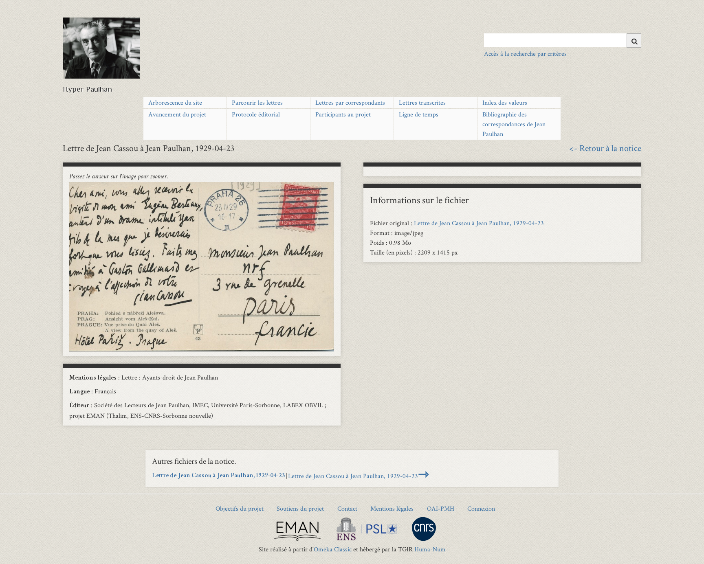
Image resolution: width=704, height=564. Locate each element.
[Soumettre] (634, 40)
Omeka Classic (333, 549)
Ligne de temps (418, 114)
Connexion (481, 508)
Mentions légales (392, 508)
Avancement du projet (177, 114)
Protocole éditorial (256, 114)
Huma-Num (430, 549)
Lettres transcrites (422, 102)
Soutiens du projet (300, 508)
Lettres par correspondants (350, 102)
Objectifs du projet (240, 508)
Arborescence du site (175, 102)
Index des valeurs (504, 102)
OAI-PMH (440, 508)
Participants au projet (343, 114)
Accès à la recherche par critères (525, 53)
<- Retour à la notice (605, 148)
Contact (347, 508)
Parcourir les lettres (257, 102)
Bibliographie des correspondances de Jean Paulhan (514, 124)
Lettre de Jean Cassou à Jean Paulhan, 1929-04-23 (479, 223)
